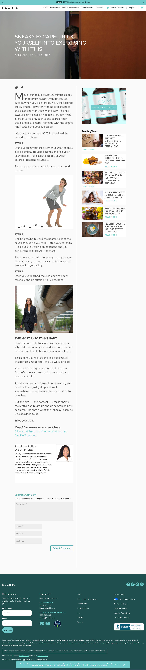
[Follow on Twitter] (18, 478)
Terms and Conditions (90, 665)
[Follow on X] (133, 584)
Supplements (87, 8)
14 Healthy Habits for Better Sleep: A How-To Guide (115, 195)
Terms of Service (120, 609)
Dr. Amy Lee (25, 55)
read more (88, 149)
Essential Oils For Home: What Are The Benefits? (115, 211)
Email (4, 619)
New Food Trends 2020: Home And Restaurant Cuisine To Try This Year (115, 177)
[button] (2, 2)
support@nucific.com (47, 608)
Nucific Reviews (83, 608)
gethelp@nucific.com (47, 618)
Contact (99, 8)
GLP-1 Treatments (51, 8)
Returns (80, 622)
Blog (78, 613)
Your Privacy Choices (127, 599)
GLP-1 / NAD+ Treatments (87, 599)
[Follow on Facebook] (128, 584)
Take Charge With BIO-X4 (104, 107)
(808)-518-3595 (45, 615)
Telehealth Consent (121, 618)
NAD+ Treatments (70, 8)
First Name (7, 608)
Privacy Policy (119, 595)
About (79, 595)
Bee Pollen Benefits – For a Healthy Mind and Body (115, 159)
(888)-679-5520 (45, 605)
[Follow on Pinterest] (142, 584)
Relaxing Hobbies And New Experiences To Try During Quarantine (114, 141)
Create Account (117, 8)
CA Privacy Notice (120, 604)
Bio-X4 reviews (43, 656)
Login (131, 8)
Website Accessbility (122, 613)
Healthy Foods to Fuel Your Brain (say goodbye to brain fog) (115, 228)
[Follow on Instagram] (137, 584)
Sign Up (8, 629)
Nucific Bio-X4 (24, 656)
